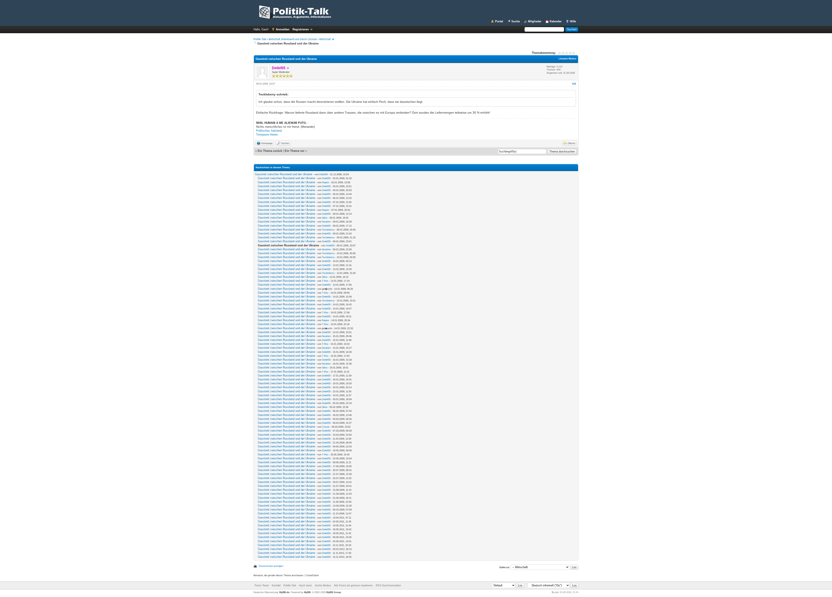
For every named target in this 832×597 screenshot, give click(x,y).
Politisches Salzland (269, 130)
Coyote (326, 426)
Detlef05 (323, 174)
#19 (574, 83)
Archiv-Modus (323, 585)
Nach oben (305, 585)
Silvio (324, 217)
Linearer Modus (567, 58)
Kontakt (276, 585)
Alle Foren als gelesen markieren (353, 585)
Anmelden (282, 29)
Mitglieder (534, 21)
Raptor (325, 182)
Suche (515, 21)
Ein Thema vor (294, 150)
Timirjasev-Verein (267, 134)
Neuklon (326, 221)
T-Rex (325, 281)
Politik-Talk (260, 39)
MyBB (307, 592)
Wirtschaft (325, 39)
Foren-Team (262, 585)
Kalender (556, 21)
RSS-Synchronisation (388, 585)
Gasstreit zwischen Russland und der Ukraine (283, 174)
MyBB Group (333, 592)
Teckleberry (328, 229)
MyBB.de (284, 592)
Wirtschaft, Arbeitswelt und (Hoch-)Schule (292, 39)
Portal (499, 21)
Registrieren (300, 29)
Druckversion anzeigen (271, 566)
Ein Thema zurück (270, 150)
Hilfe (573, 21)
